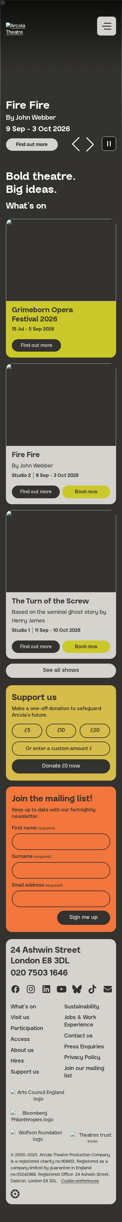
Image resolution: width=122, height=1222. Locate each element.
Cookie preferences (80, 1181)
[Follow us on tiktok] (92, 989)
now (61, 766)
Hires (17, 1061)
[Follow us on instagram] (31, 989)
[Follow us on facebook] (15, 989)
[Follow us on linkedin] (46, 989)
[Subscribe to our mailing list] (108, 989)
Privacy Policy (82, 1057)
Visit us (20, 1017)
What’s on (23, 1007)
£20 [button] (100, 732)
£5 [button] (33, 732)
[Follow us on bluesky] (77, 989)
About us (22, 1050)
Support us (25, 1072)
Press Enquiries (84, 1047)
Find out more (37, 146)
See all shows (61, 670)
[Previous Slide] (76, 144)
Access (20, 1039)
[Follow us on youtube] (61, 989)
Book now (92, 493)
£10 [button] (66, 732)
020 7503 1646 (39, 973)
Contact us (78, 1036)
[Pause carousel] (109, 144)
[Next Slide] (90, 144)
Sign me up (83, 917)
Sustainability (81, 1007)
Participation (27, 1028)
